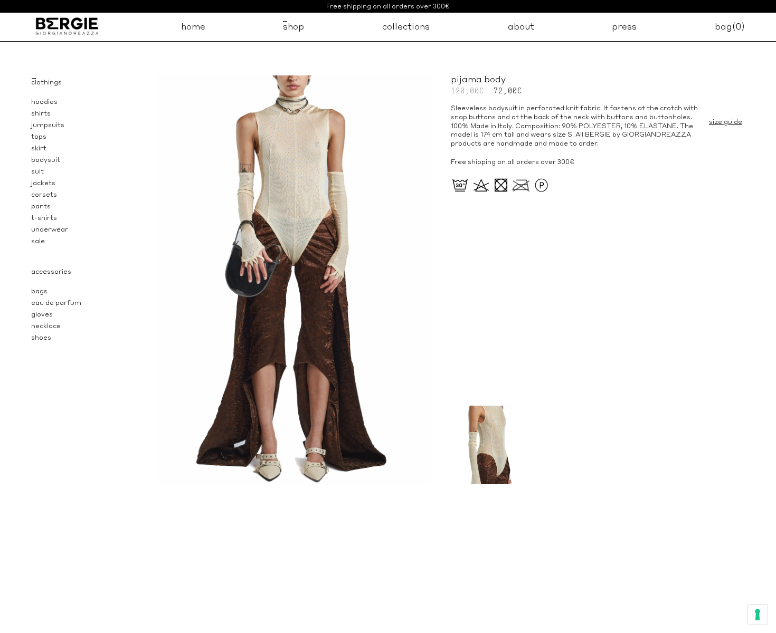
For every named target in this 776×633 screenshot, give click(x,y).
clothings (46, 82)
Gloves (42, 314)
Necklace (46, 326)
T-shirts (44, 218)
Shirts (41, 113)
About (521, 26)
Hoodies (44, 102)
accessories (51, 271)
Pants (41, 206)
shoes (41, 337)
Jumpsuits (47, 125)
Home (193, 26)
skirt (38, 148)
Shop (293, 26)
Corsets (44, 194)
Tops (38, 136)
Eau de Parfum (56, 303)
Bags (39, 291)
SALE (38, 241)
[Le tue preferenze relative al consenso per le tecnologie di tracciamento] (757, 615)
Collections (406, 26)
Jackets (43, 183)
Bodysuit (45, 160)
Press (624, 26)
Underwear (49, 229)
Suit (37, 171)
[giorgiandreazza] (67, 27)
